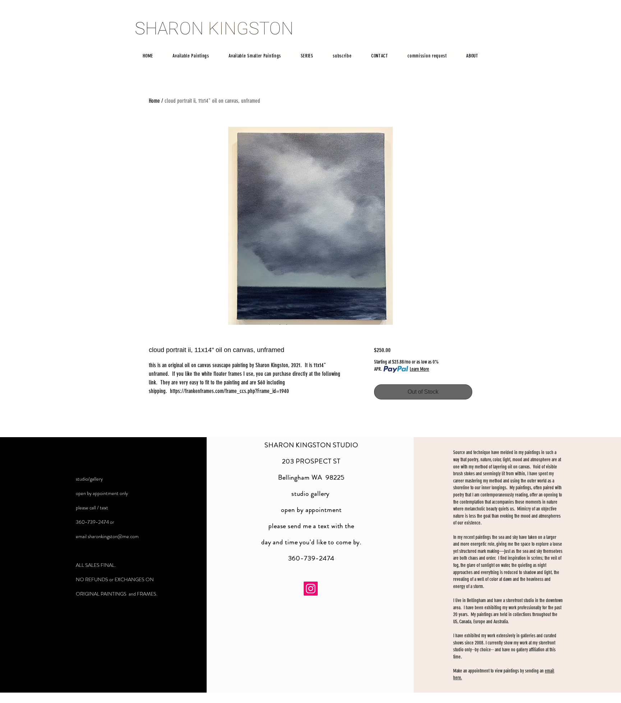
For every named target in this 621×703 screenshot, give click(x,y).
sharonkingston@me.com (113, 536)
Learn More (419, 369)
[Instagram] (311, 589)
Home (154, 100)
